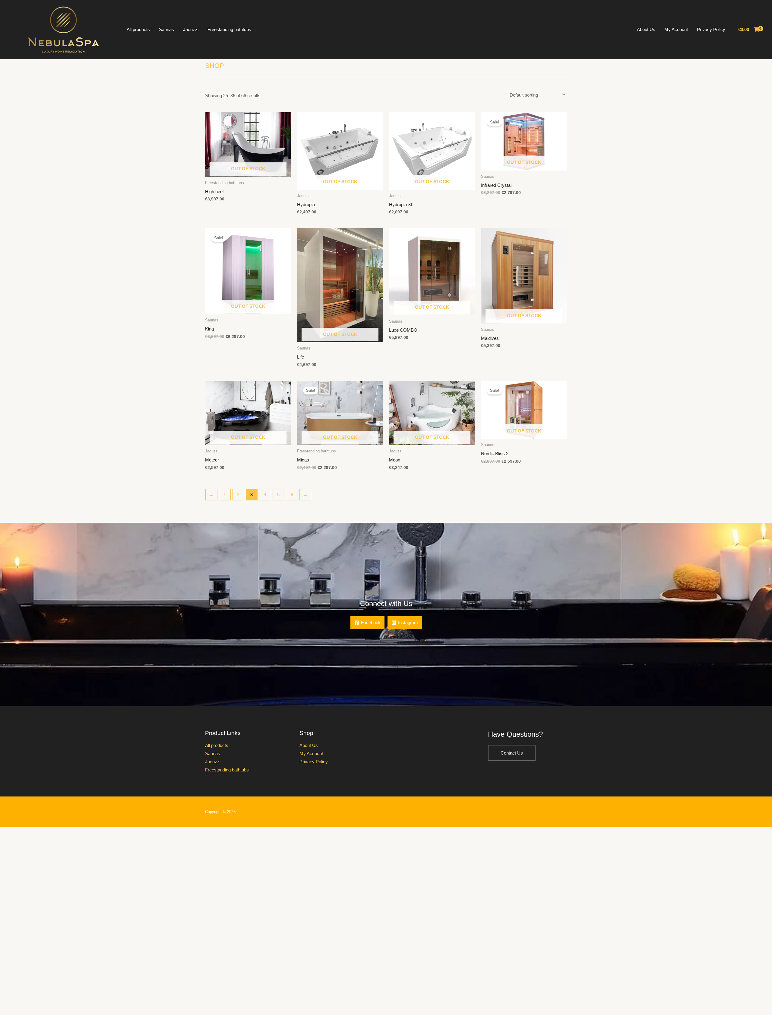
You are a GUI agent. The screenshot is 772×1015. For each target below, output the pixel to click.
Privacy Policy (711, 29)
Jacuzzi (190, 29)
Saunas (166, 29)
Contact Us (512, 752)
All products (138, 29)
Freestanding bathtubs (229, 29)
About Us (646, 29)
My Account (676, 29)
